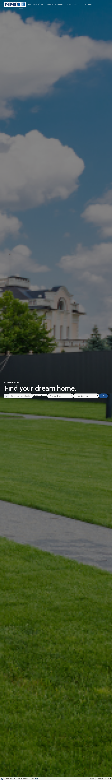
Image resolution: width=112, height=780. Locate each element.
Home (21, 4)
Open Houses (88, 4)
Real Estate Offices (35, 4)
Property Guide (73, 4)
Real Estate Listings (55, 4)
